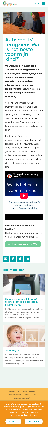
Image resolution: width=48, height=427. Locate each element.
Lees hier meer (31, 415)
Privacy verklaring (15, 394)
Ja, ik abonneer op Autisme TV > (22, 244)
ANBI (34, 394)
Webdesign (18, 398)
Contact (26, 394)
